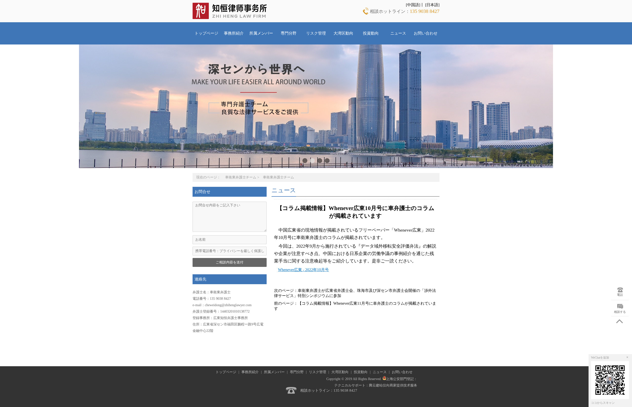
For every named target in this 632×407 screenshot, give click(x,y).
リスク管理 (316, 33)
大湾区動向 (343, 33)
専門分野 (288, 33)
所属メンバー (261, 33)
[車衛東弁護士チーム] (230, 10)
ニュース (398, 33)
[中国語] (413, 5)
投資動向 (371, 33)
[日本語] (432, 5)
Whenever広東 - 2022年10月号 (303, 270)
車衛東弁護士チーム (240, 177)
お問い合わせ (425, 33)
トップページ (206, 33)
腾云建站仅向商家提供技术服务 (393, 385)
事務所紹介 (234, 33)
